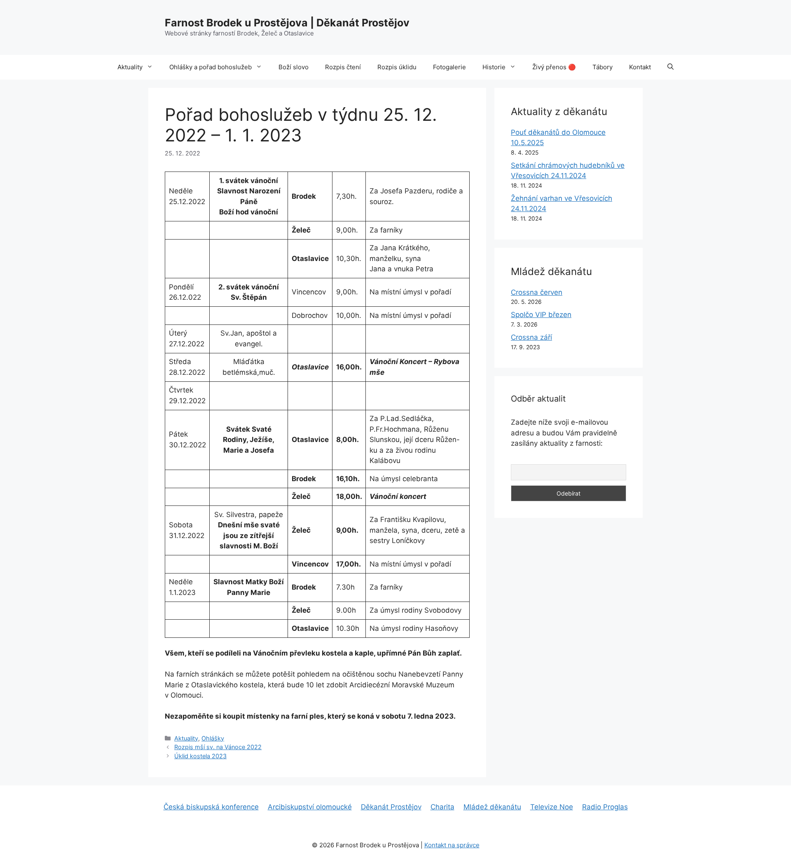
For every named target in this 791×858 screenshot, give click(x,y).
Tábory (602, 67)
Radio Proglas (605, 807)
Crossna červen (536, 292)
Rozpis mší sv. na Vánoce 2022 (218, 746)
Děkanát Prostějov (391, 807)
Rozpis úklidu (397, 67)
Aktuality (130, 67)
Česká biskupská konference (211, 807)
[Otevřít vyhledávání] (670, 67)
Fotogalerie (449, 67)
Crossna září (531, 337)
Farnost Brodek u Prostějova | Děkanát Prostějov (287, 22)
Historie (493, 67)
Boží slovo (293, 67)
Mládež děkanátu (492, 807)
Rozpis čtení (343, 67)
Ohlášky (212, 738)
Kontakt (640, 67)
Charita (442, 807)
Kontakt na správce (452, 845)
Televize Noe (551, 807)
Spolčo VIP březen (541, 314)
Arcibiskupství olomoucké (310, 807)
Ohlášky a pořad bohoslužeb (210, 67)
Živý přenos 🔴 (554, 67)
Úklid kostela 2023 (200, 755)
